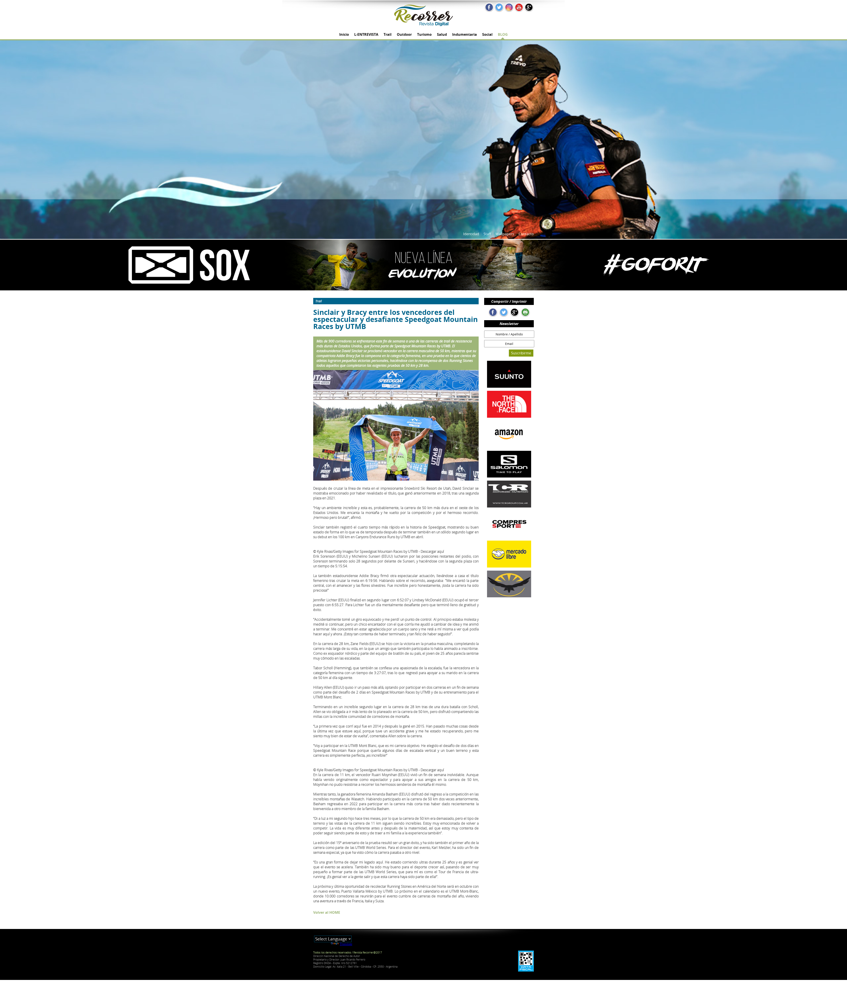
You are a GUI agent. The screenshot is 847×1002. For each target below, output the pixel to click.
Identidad (471, 233)
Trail (388, 34)
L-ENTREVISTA (366, 34)
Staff (487, 233)
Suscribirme (521, 353)
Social (487, 34)
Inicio (344, 34)
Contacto (526, 233)
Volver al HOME (326, 912)
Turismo (424, 34)
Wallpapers (504, 233)
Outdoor (404, 34)
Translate (346, 944)
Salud (442, 34)
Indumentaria (464, 34)
